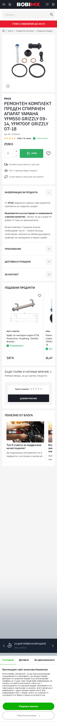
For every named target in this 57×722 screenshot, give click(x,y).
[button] (53, 646)
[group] (28, 61)
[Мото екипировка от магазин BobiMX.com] (3, 31)
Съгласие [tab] (8, 660)
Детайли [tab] (24, 660)
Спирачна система (25, 31)
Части (10, 31)
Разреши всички (28, 706)
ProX (7, 98)
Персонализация (26, 715)
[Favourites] (47, 4)
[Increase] (16, 151)
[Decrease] (16, 155)
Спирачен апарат (44, 31)
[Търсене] (51, 14)
